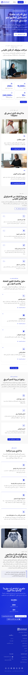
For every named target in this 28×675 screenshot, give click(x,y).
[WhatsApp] (6, 668)
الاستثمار (25, 648)
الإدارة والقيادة (25, 638)
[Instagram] (19, 668)
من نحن (12, 638)
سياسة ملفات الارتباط (23, 662)
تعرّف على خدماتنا (7, 34)
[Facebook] (22, 668)
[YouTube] (11, 668)
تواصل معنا (21, 2)
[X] (17, 668)
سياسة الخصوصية (24, 657)
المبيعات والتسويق (24, 640)
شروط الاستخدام (24, 659)
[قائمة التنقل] (25, 2)
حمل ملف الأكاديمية (10, 643)
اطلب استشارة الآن (21, 34)
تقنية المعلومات (24, 645)
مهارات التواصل (24, 643)
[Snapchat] (9, 668)
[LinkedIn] (14, 668)
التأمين (26, 650)
